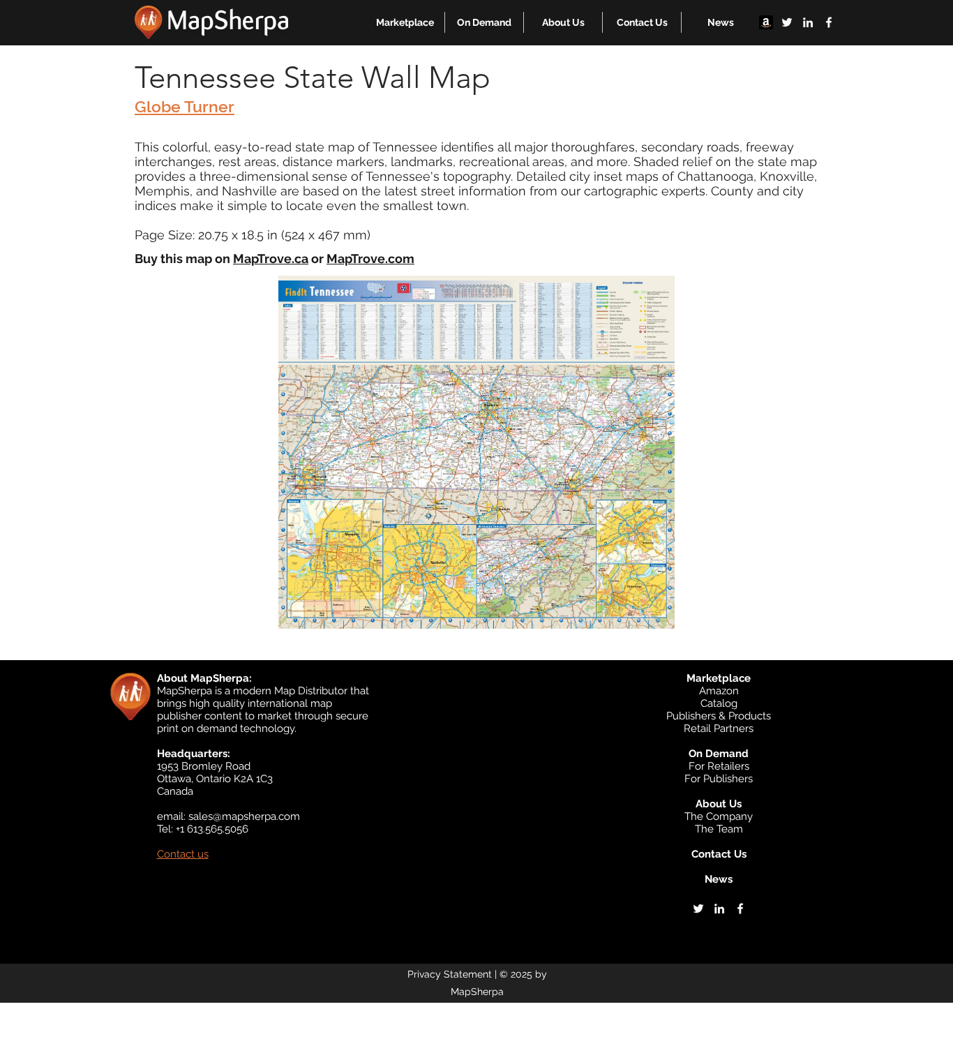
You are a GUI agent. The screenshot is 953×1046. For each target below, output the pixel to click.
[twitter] (787, 22)
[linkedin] (808, 22)
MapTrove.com (370, 258)
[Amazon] (766, 22)
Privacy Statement (449, 974)
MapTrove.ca (270, 258)
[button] (405, 22)
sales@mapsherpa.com (244, 816)
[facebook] (829, 22)
